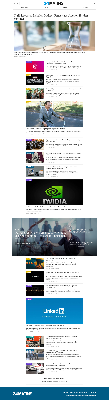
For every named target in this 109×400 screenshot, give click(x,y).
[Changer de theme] (21, 3)
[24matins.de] (23, 395)
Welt (46, 7)
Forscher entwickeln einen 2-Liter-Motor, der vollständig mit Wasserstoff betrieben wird (40, 235)
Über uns (66, 393)
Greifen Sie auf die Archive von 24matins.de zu (54, 381)
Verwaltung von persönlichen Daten (83, 393)
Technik (85, 7)
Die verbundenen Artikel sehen (26, 243)
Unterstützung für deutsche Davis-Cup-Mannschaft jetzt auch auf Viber (81, 243)
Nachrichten (25, 7)
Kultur (65, 7)
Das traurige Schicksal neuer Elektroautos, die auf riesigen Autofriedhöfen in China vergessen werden (79, 232)
